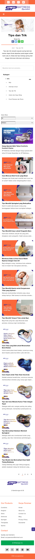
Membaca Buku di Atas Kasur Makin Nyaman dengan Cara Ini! (15, 259)
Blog (20, 516)
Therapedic (4, 522)
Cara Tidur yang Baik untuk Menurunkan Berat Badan (16, 347)
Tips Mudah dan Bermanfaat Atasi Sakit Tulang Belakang (16, 461)
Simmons (4, 516)
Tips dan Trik (19, 48)
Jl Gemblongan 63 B (17, 490)
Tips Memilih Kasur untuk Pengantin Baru (16, 231)
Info (13, 48)
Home (20, 507)
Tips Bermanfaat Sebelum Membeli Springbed (14, 432)
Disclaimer (22, 522)
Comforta (4, 507)
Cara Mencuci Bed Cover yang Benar (15, 176)
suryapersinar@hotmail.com (14, 537)
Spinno (3, 525)
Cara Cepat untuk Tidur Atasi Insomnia (16, 375)
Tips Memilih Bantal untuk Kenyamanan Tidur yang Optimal (16, 289)
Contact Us (22, 513)
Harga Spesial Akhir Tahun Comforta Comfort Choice (15, 147)
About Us (22, 510)
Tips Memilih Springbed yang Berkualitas (16, 203)
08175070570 (10, 535)
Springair (4, 519)
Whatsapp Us (18, 543)
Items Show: (4, 115)
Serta (2, 513)
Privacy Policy (23, 519)
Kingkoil (3, 510)
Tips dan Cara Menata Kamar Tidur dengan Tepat (17, 403)
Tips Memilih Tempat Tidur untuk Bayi (15, 318)
